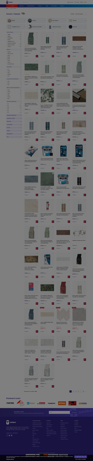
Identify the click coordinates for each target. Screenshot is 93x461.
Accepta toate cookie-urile (80, 456)
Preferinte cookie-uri (10, 459)
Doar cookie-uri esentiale (80, 459)
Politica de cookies (50, 456)
